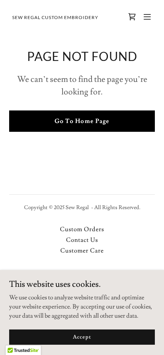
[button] (147, 16)
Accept (82, 336)
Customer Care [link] (82, 250)
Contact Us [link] (82, 240)
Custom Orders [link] (82, 229)
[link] (55, 17)
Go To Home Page (82, 121)
